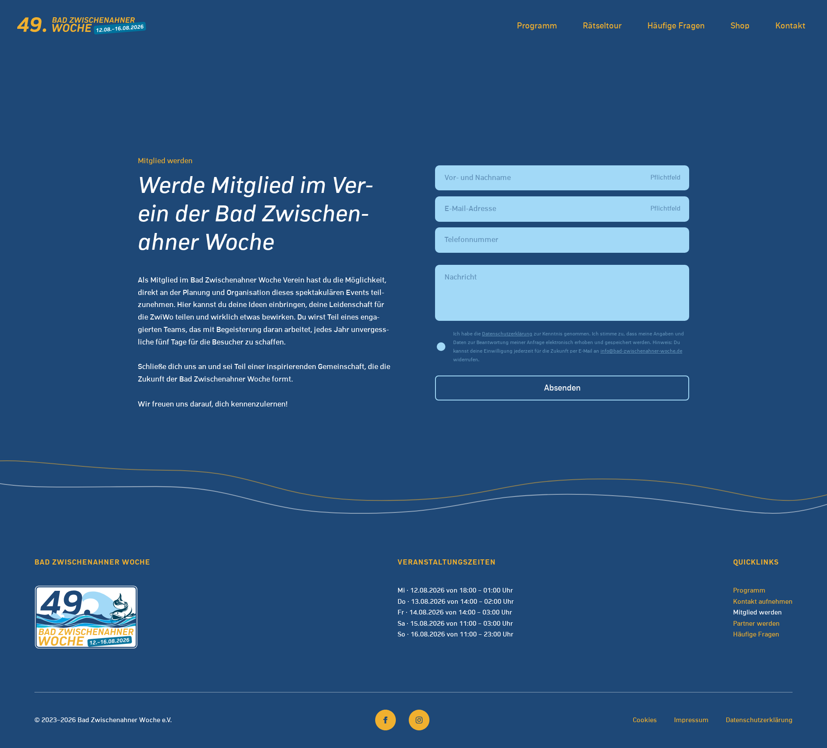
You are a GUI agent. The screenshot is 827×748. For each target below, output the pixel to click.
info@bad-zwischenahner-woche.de (641, 351)
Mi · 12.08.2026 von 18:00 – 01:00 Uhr (455, 590)
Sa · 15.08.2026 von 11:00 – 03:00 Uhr (455, 623)
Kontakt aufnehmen (763, 601)
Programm (537, 26)
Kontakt (790, 26)
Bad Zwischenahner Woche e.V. (125, 720)
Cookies (645, 720)
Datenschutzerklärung (507, 333)
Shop (740, 26)
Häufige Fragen (676, 26)
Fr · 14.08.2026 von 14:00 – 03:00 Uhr (455, 612)
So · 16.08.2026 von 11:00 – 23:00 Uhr (455, 634)
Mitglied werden (757, 612)
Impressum (691, 720)
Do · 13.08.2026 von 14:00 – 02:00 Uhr (456, 601)
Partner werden (756, 623)
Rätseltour (602, 26)
